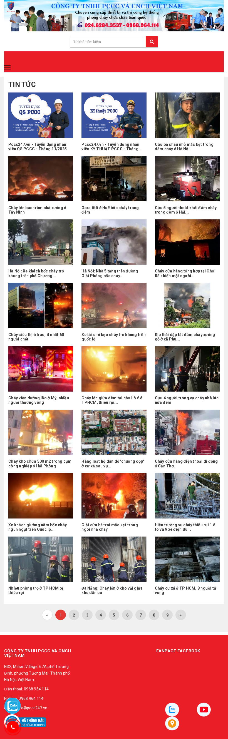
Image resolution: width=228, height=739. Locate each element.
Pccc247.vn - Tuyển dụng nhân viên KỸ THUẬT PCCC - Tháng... (111, 146)
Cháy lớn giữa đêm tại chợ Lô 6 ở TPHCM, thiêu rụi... (111, 400)
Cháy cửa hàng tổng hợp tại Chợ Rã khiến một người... (184, 273)
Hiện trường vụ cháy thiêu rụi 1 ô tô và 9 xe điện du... (185, 527)
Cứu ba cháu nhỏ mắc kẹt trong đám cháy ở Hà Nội (184, 146)
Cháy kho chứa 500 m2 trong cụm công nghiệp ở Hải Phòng (40, 463)
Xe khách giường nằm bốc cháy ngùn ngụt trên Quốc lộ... (37, 527)
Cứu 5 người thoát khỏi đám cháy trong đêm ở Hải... (186, 210)
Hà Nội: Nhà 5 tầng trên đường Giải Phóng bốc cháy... (109, 273)
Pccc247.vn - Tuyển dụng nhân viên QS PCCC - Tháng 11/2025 (37, 146)
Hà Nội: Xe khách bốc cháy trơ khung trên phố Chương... (36, 273)
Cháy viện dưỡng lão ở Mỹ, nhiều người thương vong (38, 400)
